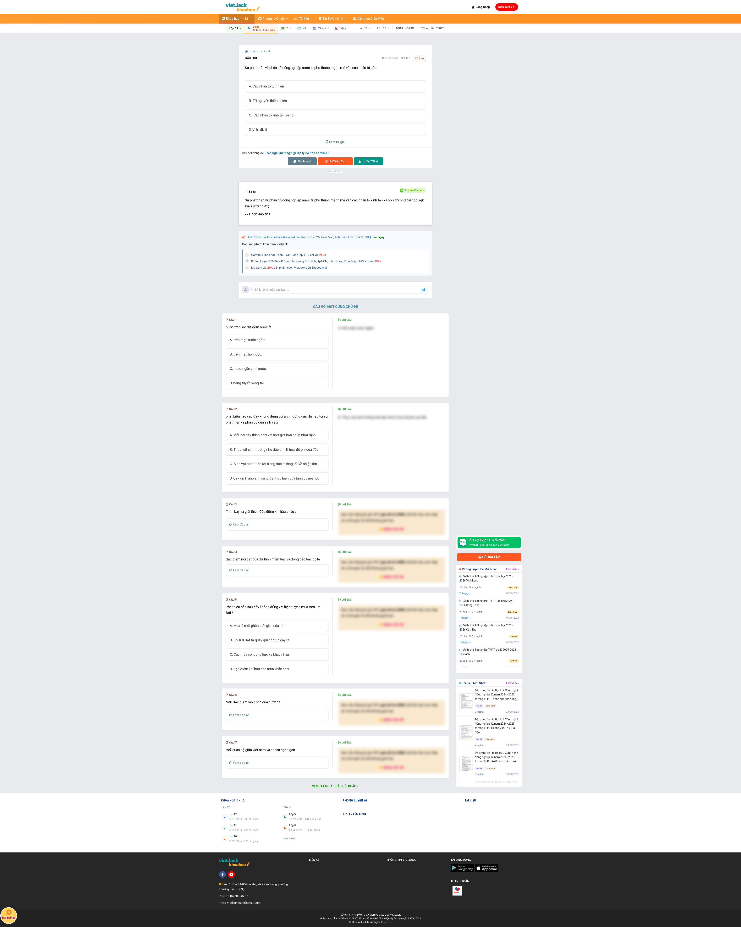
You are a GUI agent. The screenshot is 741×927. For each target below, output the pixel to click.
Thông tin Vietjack (401, 860)
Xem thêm (289, 838)
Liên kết (315, 860)
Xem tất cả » (512, 683)
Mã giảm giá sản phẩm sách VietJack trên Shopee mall (289, 267)
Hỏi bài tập (490, 557)
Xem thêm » (512, 569)
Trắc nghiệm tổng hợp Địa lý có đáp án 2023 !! (297, 153)
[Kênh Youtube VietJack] (231, 874)
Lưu (421, 58)
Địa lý (267, 51)
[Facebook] (222, 874)
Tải (370, 161)
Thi (337, 161)
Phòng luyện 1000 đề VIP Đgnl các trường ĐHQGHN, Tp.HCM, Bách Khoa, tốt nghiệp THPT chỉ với (316, 261)
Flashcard (304, 161)
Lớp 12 (256, 51)
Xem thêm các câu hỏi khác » (335, 786)
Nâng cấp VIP (393, 529)
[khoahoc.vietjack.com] (242, 7)
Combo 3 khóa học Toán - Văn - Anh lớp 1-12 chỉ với (288, 255)
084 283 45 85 (238, 896)
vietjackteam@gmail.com (244, 903)
